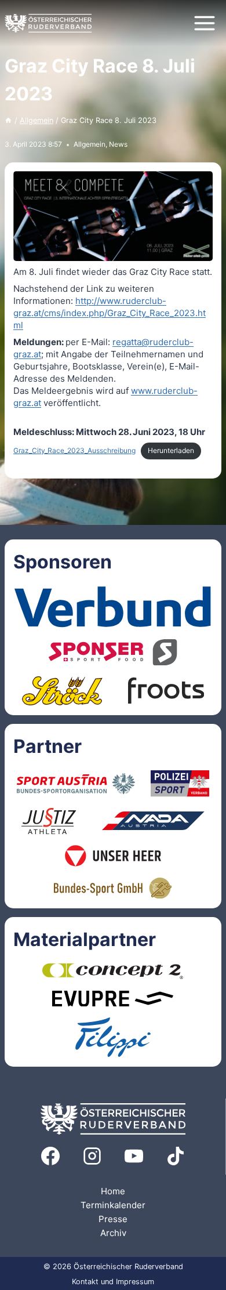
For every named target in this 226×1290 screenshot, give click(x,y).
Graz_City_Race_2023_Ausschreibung (74, 450)
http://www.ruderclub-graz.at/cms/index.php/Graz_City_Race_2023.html (109, 313)
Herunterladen (171, 450)
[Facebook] (50, 1156)
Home (113, 1191)
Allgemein (89, 144)
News (118, 144)
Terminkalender (113, 1205)
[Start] (8, 120)
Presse (113, 1218)
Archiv (113, 1232)
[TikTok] (175, 1156)
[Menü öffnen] (204, 23)
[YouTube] (133, 1156)
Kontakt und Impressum (113, 1281)
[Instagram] (92, 1156)
